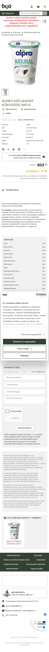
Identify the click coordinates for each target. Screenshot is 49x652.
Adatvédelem (41, 560)
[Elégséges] (8, 371)
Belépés (31, 6)
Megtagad (24, 356)
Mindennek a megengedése (24, 342)
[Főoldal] (7, 7)
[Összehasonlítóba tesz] (3, 149)
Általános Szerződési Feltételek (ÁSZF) (16, 560)
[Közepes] (11, 371)
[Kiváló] (17, 371)
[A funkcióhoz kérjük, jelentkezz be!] (24, 149)
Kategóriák (9, 13)
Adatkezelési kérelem (11, 564)
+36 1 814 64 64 (11, 615)
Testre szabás (23, 349)
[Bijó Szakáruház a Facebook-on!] (45, 614)
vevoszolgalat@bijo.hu (13, 606)
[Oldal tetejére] (4, 648)
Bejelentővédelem (12, 569)
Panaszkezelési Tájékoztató (35, 564)
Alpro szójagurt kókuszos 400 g (14, 542)
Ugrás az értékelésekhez (26, 120)
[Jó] (14, 371)
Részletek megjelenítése (31, 334)
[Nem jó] (5, 371)
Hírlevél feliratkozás (13, 555)
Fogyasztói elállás (37, 569)
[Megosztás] (18, 149)
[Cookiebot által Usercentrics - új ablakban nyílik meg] (35, 294)
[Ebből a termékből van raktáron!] (8, 149)
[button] (38, 6)
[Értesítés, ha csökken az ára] (13, 149)
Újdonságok (38, 555)
